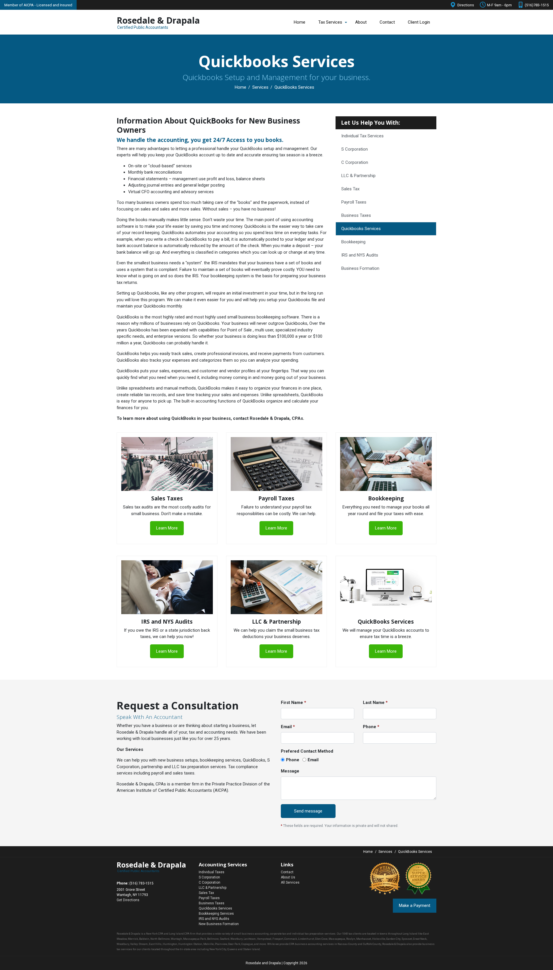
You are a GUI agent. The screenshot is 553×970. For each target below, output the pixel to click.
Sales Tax (350, 188)
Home (299, 22)
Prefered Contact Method (307, 751)
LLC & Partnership (358, 175)
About (361, 22)
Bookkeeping (353, 241)
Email (288, 726)
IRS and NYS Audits (359, 255)
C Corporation (354, 162)
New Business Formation (219, 924)
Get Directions (128, 900)
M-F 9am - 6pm (499, 5)
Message (290, 771)
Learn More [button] (167, 528)
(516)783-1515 (537, 5)
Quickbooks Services (361, 228)
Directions (465, 5)
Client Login (419, 22)
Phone (371, 726)
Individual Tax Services (362, 135)
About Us (288, 877)
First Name (293, 702)
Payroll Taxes (353, 202)
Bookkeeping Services (216, 914)
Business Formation (360, 268)
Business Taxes (356, 215)
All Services (290, 882)
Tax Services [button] (330, 22)
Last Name (375, 702)
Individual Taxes (211, 872)
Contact (387, 22)
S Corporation (354, 149)
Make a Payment (414, 905)
